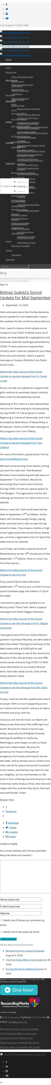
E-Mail (12, 836)
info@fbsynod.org (17, 1022)
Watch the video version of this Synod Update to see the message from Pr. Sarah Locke (23, 376)
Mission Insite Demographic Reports (32, 127)
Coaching (21, 163)
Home (8, 59)
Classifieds (16, 147)
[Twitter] (7, 9)
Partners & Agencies (20, 90)
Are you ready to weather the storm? (20, 1047)
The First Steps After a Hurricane (24, 959)
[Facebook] (6, 4)
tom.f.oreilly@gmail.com (14, 459)
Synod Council (17, 81)
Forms (14, 110)
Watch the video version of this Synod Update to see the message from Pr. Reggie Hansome (24, 623)
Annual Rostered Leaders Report (31, 145)
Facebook (13, 822)
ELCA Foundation (18, 201)
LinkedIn (13, 832)
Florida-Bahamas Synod (10, 278)
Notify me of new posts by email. (21, 931)
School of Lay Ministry (26, 182)
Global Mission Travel (26, 242)
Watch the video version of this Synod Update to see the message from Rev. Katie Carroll (23, 687)
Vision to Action (17, 105)
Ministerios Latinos (19, 215)
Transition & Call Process (27, 165)
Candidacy (21, 141)
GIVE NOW (10, 163)
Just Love (15, 214)
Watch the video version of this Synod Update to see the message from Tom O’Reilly (21, 443)
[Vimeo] (7, 13)
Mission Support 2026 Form (28, 115)
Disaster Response (19, 218)
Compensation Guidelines (28, 122)
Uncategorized (28, 278)
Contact (9, 143)
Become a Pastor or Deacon (23, 172)
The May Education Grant (28, 168)
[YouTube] (7, 18)
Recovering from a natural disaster (25, 950)
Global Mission (17, 227)
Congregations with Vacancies (30, 154)
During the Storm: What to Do (22, 969)
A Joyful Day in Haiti (25, 232)
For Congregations (19, 113)
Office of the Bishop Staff (22, 77)
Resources (10, 101)
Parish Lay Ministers (25, 186)
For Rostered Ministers (21, 136)
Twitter (12, 827)
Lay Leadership (18, 177)
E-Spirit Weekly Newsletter (28, 210)
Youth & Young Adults (20, 229)
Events (9, 122)
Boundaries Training (25, 150)
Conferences (17, 94)
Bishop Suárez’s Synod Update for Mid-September (25, 295)
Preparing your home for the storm (19, 1042)
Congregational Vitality (26, 137)
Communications (18, 200)
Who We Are (11, 72)
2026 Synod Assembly (20, 246)
